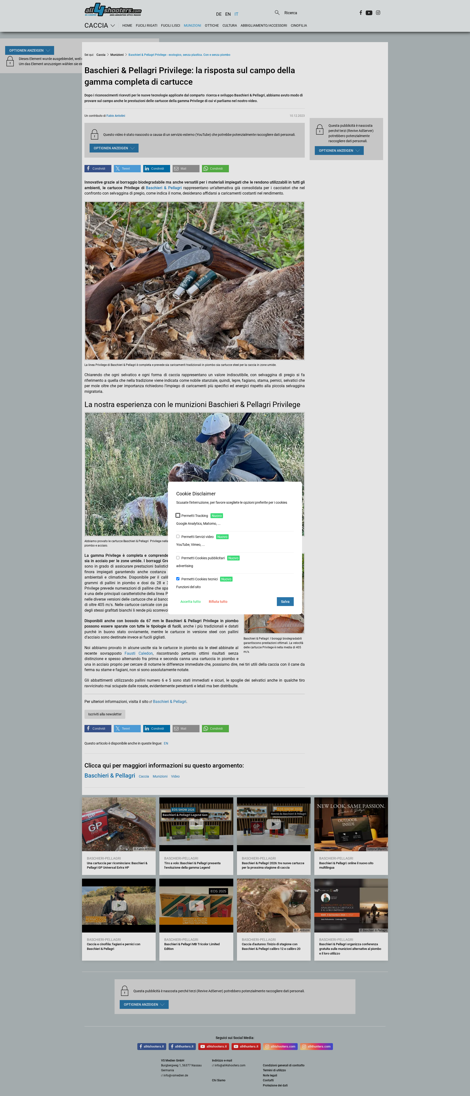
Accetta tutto (190, 602)
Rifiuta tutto (218, 602)
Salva (285, 602)
